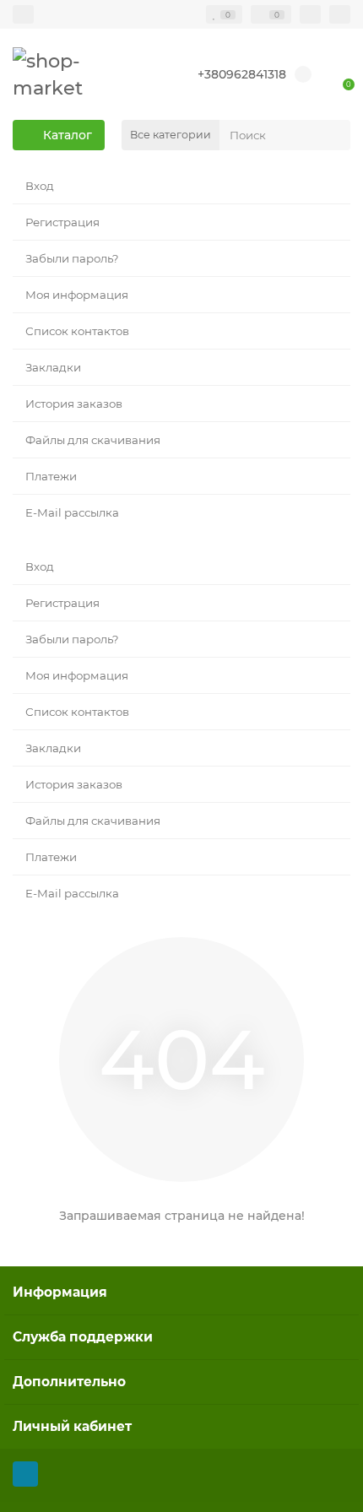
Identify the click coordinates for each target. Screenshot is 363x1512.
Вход (39, 185)
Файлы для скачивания (92, 440)
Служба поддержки (83, 1337)
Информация (60, 1292)
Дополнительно (69, 1382)
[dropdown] (23, 14)
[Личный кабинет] (339, 14)
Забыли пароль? (72, 258)
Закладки (53, 367)
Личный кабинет (72, 1426)
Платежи (51, 476)
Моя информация (76, 294)
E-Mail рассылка (72, 512)
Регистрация (62, 222)
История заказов (73, 403)
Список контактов (77, 331)
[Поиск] (332, 135)
